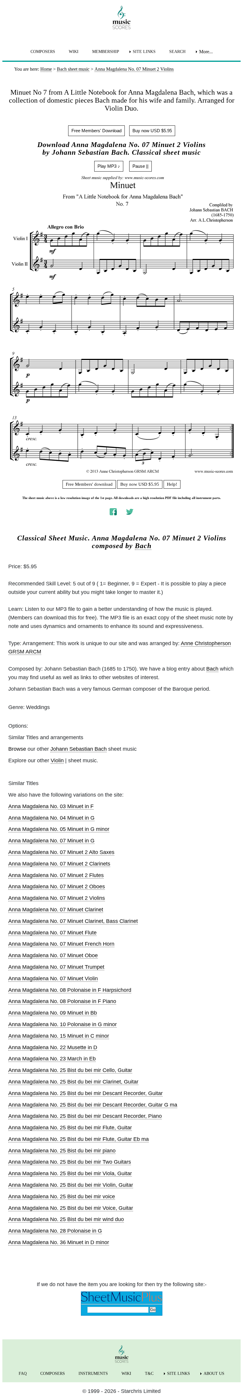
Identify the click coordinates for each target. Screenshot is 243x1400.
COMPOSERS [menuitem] (43, 51)
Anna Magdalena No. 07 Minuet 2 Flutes (56, 875)
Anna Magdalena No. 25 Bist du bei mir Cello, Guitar (70, 1070)
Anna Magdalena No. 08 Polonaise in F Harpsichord (69, 990)
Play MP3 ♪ (108, 166)
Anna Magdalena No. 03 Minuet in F (51, 806)
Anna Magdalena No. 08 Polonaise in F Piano (62, 1001)
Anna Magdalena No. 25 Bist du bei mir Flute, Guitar (70, 1128)
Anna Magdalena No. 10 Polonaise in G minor (62, 1024)
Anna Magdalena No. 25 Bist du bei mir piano (62, 1151)
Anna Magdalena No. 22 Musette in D (52, 1047)
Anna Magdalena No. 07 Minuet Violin (53, 978)
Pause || (140, 166)
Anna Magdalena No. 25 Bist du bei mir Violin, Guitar (70, 1185)
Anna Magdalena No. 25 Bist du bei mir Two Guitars (69, 1162)
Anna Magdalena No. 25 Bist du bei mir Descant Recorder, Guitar (85, 1093)
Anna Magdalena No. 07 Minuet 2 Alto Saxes (61, 852)
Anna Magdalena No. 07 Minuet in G (51, 841)
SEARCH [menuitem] (177, 51)
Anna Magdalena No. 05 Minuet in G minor (58, 829)
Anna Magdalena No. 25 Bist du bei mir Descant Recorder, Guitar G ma (92, 1105)
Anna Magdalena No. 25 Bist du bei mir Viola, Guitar (70, 1173)
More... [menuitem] (206, 51)
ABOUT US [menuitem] (214, 1373)
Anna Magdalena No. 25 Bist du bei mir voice (61, 1196)
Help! (172, 484)
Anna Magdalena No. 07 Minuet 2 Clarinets (59, 864)
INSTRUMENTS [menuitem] (93, 1373)
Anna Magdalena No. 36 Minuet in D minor (58, 1242)
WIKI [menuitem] (74, 51)
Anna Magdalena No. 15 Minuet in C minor (58, 1036)
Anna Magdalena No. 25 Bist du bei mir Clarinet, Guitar (73, 1082)
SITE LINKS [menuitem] (144, 51)
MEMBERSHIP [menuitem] (105, 51)
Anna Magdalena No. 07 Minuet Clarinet (55, 910)
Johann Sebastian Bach (78, 749)
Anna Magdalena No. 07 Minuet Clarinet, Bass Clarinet (73, 921)
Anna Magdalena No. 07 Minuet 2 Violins (56, 898)
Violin (57, 760)
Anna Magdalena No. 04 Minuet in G (51, 818)
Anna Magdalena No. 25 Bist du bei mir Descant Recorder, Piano (85, 1116)
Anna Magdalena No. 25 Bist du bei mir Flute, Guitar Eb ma (78, 1139)
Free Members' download (89, 484)
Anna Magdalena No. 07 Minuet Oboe (53, 955)
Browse (17, 749)
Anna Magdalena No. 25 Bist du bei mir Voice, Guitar (70, 1208)
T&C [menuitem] (149, 1373)
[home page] (121, 17)
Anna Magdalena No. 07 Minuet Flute (52, 933)
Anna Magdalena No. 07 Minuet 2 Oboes (56, 886)
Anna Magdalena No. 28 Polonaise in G (55, 1231)
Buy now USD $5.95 (152, 130)
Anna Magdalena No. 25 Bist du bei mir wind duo (66, 1219)
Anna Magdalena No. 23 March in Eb (52, 1059)
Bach (143, 546)
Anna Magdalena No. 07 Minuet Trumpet (56, 967)
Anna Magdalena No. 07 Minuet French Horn (61, 944)
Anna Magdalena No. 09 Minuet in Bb (52, 1013)
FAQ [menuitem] (23, 1373)
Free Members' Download (96, 130)
